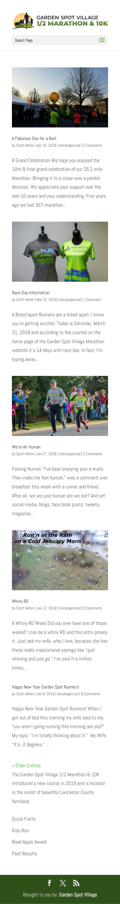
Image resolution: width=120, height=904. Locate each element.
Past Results (24, 853)
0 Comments (92, 453)
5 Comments (92, 145)
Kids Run (20, 830)
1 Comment (92, 299)
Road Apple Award (29, 841)
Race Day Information (31, 293)
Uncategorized (69, 145)
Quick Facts (24, 818)
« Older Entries (26, 765)
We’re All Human (26, 447)
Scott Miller (25, 145)
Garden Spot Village (78, 894)
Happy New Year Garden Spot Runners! (45, 687)
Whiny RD (20, 601)
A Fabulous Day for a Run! (34, 138)
